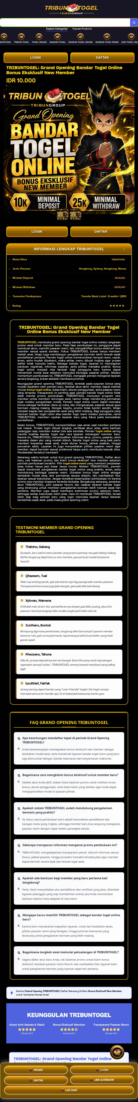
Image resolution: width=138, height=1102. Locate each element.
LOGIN (35, 57)
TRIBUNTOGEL (27, 342)
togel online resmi (74, 463)
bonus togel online (39, 389)
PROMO (38, 1069)
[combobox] (65, 22)
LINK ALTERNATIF (104, 1079)
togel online (103, 431)
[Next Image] (131, 149)
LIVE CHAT (71, 1090)
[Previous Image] (6, 149)
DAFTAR (102, 57)
